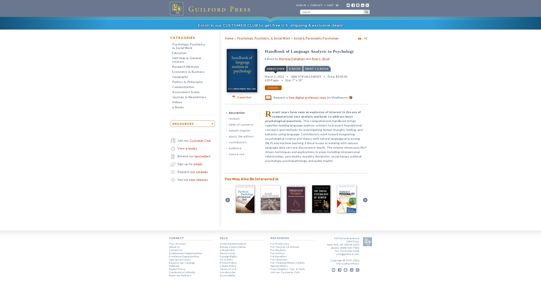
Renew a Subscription (233, 246)
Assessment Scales (186, 92)
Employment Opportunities (185, 253)
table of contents (241, 124)
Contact (316, 5)
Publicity (174, 265)
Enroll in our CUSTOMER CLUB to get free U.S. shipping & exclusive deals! (270, 25)
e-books (191, 148)
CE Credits (226, 259)
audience (235, 148)
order (273, 87)
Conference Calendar (182, 272)
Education (179, 53)
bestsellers (203, 156)
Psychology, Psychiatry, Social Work (188, 46)
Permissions (227, 253)
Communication (183, 87)
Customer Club (200, 140)
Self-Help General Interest (186, 59)
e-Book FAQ (227, 250)
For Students (278, 250)
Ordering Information (233, 243)
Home (229, 38)
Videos (177, 102)
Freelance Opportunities (184, 256)
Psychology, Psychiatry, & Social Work (263, 38)
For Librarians (279, 259)
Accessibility (227, 275)
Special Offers (279, 265)
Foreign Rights (229, 256)
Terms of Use (228, 269)
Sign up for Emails (180, 259)
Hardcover (275, 68)
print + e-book (317, 68)
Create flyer (244, 97)
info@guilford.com (347, 254)
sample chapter (239, 130)
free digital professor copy (307, 97)
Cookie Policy (228, 265)
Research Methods (185, 66)
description (237, 112)
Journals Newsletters (189, 97)
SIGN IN (301, 5)
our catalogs (199, 172)
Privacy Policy (228, 262)
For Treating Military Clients (287, 262)
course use (236, 154)
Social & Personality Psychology (316, 38)
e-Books (178, 107)
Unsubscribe (227, 272)
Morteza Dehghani (292, 59)
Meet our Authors (180, 275)
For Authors (278, 253)
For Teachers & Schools (284, 246)
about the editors (241, 136)
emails (198, 164)
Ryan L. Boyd (321, 59)
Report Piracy (177, 269)
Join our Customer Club (284, 272)
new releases (198, 179)
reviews (234, 118)
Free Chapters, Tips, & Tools (287, 269)
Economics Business (188, 72)
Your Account (177, 243)
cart (330, 5)
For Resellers (278, 256)
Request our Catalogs (182, 262)
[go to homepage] (211, 8)
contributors (238, 142)
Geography (180, 77)
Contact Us (176, 250)
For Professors (279, 243)
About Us (174, 246)
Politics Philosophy (187, 82)
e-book (295, 68)
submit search (366, 12)
